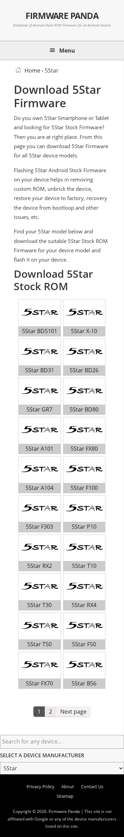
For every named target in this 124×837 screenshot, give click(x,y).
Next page (73, 711)
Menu (67, 50)
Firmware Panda (62, 15)
